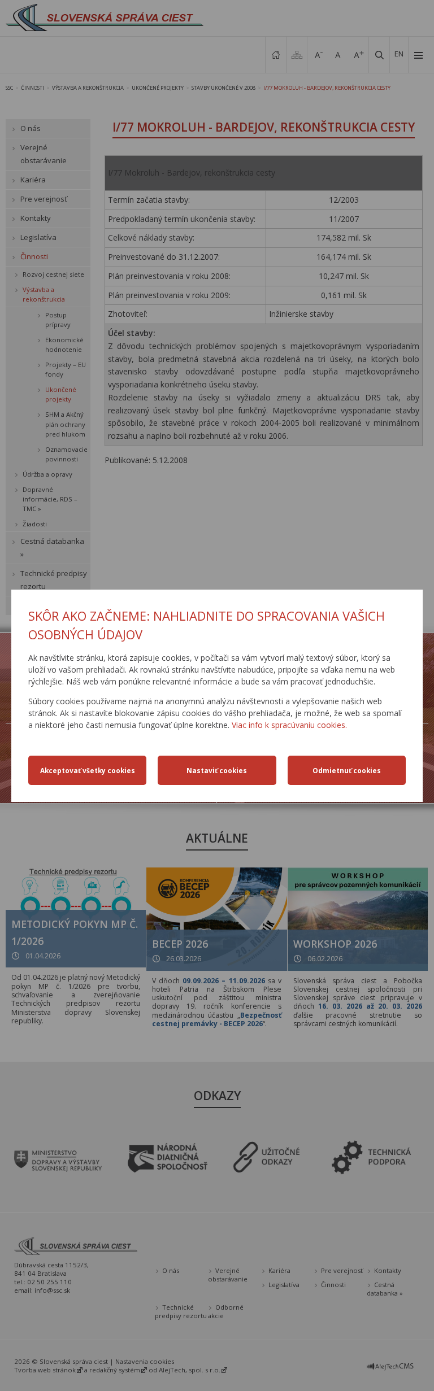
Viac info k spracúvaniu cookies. (289, 725)
